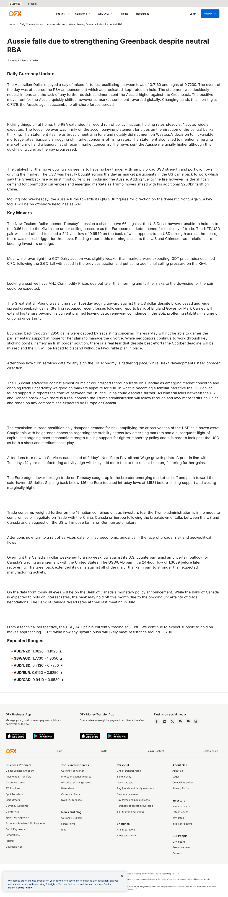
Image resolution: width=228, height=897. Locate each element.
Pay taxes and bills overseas (133, 799)
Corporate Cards (15, 782)
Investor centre (181, 806)
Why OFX (103, 13)
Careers (177, 853)
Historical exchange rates (76, 782)
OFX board (178, 841)
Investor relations (182, 823)
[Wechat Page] (180, 721)
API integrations (126, 829)
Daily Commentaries (31, 24)
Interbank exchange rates (76, 776)
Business (15, 3)
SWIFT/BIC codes (71, 799)
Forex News (68, 823)
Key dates (178, 817)
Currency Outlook (71, 817)
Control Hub (12, 811)
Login (59, 751)
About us (177, 770)
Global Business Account (20, 770)
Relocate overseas (127, 794)
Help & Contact (155, 751)
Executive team (181, 847)
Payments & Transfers (18, 776)
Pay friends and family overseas (135, 788)
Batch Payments (15, 829)
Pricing (124, 13)
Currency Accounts (17, 805)
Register (208, 13)
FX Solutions (13, 788)
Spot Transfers (14, 794)
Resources (142, 13)
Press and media (126, 835)
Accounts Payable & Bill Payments (25, 823)
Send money (124, 776)
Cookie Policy (24, 887)
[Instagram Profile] (196, 721)
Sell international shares (130, 811)
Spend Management (17, 817)
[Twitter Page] (172, 721)
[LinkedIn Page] (164, 721)
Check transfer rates (129, 770)
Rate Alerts (67, 788)
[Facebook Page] (157, 721)
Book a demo (210, 751)
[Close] (122, 876)
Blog (63, 829)
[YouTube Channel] (188, 721)
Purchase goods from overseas (135, 805)
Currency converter (72, 770)
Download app (125, 782)
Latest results (180, 812)
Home (12, 24)
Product (59, 13)
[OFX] (15, 13)
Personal (32, 3)
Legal (175, 776)
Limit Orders (13, 799)
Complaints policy (182, 782)
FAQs (104, 751)
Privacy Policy (180, 788)
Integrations (13, 835)
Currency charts (70, 794)
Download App (14, 846)
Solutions (81, 13)
